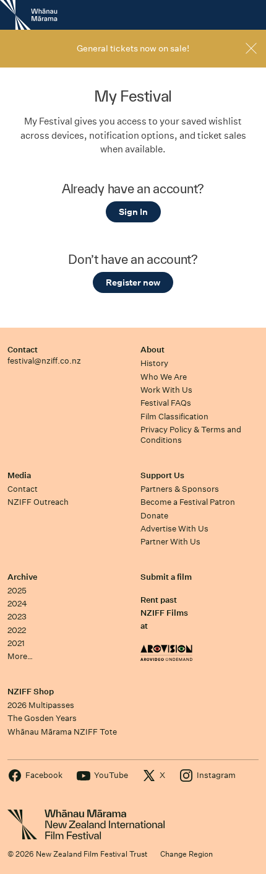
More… (20, 656)
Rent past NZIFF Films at (164, 613)
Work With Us (166, 390)
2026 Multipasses (40, 705)
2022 (16, 630)
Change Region (186, 854)
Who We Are (163, 377)
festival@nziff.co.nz (44, 361)
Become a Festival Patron (187, 502)
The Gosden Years (42, 718)
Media (19, 475)
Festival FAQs (165, 403)
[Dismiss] (251, 48)
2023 (17, 616)
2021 (16, 643)
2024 (17, 603)
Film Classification (174, 416)
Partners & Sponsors (179, 489)
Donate (154, 515)
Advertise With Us (174, 528)
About (152, 349)
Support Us (162, 475)
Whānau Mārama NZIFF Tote (62, 732)
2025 (17, 590)
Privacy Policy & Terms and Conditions (190, 434)
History (154, 363)
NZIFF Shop (30, 691)
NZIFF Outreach (38, 502)
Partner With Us (170, 541)
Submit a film (166, 577)
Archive (22, 577)
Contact (22, 349)
